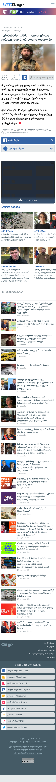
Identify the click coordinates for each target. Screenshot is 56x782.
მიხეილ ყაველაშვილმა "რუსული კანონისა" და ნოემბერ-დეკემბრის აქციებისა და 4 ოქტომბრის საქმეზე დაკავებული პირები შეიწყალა (28, 450)
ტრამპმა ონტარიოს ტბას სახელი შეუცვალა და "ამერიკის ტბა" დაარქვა (28, 325)
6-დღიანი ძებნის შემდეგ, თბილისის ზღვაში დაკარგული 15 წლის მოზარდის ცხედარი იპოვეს (28, 340)
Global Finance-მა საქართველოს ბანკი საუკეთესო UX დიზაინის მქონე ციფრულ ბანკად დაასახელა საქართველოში (28, 611)
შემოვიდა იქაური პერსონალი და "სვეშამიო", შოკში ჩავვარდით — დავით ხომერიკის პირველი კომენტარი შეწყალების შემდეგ (28, 417)
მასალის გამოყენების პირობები (42, 654)
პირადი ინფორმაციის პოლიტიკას (27, 753)
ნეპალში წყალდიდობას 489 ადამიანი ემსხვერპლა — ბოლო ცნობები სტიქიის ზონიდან (16, 226)
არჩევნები (5, 31)
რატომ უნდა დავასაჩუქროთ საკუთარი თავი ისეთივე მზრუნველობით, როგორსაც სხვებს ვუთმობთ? (28, 498)
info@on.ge (24, 742)
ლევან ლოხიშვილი (19, 132)
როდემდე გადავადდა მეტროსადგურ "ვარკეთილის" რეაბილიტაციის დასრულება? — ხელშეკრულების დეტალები (28, 309)
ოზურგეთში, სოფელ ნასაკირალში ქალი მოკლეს (28, 354)
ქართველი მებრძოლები (36, 129)
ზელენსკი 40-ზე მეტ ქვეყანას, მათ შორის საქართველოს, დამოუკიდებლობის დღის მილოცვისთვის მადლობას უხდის (28, 564)
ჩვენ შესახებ (50, 643)
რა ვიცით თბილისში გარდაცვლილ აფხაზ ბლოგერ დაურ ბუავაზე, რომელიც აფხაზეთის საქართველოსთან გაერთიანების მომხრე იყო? (16, 264)
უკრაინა (20, 129)
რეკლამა (51, 647)
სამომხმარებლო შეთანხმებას (26, 750)
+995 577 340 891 (39, 742)
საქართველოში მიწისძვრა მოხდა (28, 369)
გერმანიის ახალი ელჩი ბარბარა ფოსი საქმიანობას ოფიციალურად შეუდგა (28, 626)
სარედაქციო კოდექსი (46, 650)
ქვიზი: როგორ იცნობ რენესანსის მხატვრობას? (28, 512)
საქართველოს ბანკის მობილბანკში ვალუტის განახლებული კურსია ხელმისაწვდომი (28, 483)
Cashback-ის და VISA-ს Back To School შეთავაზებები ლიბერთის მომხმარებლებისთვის (28, 547)
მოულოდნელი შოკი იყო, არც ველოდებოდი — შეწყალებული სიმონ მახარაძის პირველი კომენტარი (28, 401)
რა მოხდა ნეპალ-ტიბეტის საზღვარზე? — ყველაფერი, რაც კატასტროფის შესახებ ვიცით (28, 594)
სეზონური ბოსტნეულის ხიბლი (28, 580)
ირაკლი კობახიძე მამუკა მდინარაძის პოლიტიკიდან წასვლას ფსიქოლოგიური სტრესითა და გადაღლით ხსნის (28, 467)
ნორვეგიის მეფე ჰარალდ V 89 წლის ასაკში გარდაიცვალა (28, 433)
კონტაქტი (51, 657)
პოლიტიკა (17, 31)
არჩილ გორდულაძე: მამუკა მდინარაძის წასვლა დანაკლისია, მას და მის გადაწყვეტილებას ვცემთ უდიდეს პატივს (28, 385)
